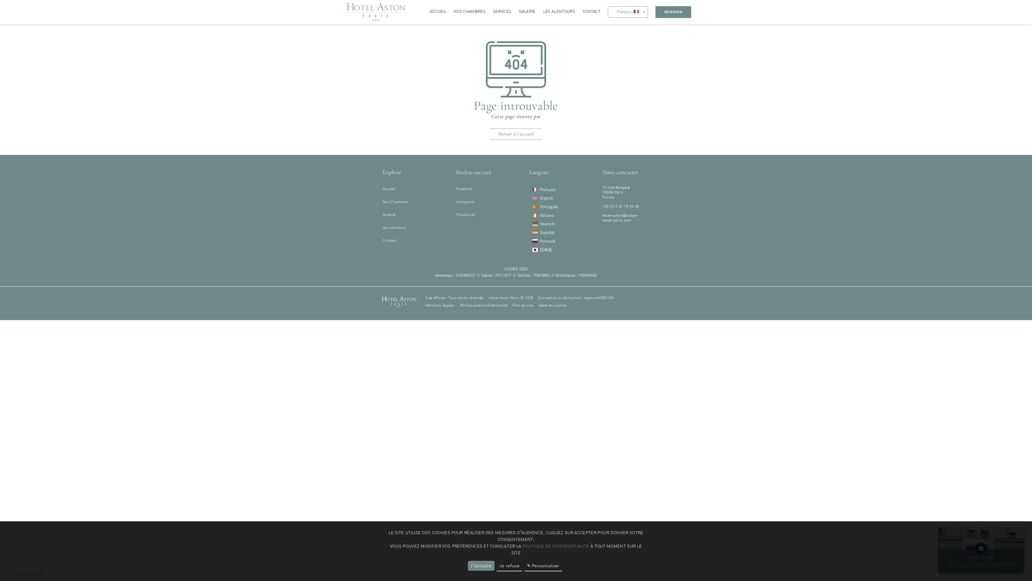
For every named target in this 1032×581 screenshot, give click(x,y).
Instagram (465, 202)
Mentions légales (440, 305)
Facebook (464, 189)
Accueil (389, 189)
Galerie (389, 215)
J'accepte (481, 566)
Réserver (673, 12)
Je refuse (509, 566)
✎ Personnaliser (543, 566)
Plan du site (523, 305)
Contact (390, 241)
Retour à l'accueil (516, 134)
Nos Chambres (395, 202)
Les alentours (394, 228)
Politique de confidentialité (483, 305)
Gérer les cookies (553, 305)
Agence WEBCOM (599, 298)
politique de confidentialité (555, 546)
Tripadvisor (465, 215)
